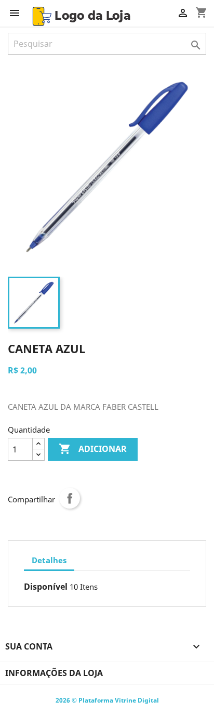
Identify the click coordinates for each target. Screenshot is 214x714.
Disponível (46, 586)
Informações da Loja (54, 673)
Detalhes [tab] (49, 560)
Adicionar (93, 449)
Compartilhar (69, 498)
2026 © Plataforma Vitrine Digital (107, 700)
